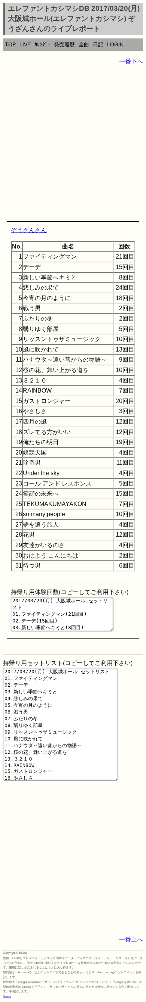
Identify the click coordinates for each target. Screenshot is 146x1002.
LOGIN (115, 44)
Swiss (7, 996)
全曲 (84, 44)
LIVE (25, 44)
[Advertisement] (73, 145)
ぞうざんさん (29, 230)
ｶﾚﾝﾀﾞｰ (42, 44)
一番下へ (131, 61)
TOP (10, 44)
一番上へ (131, 939)
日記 (98, 44)
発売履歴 (64, 44)
